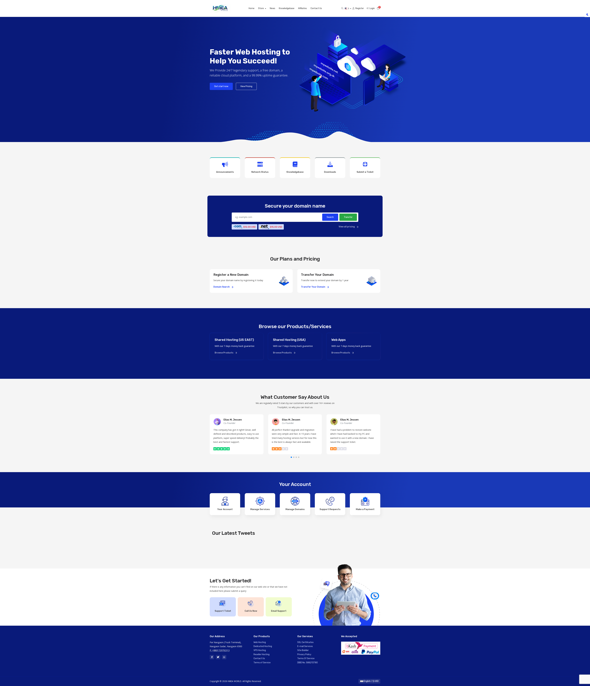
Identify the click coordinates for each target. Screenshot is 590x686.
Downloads (330, 172)
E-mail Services (305, 646)
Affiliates (302, 8)
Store (261, 8)
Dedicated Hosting (263, 646)
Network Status (260, 172)
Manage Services (260, 509)
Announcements (225, 172)
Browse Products (224, 352)
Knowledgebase (286, 8)
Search (330, 217)
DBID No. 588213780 (307, 662)
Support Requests (330, 509)
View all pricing (347, 226)
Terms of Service (262, 662)
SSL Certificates (305, 642)
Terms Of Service (306, 658)
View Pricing (246, 86)
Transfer (348, 217)
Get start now (221, 86)
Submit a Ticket (365, 172)
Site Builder (303, 650)
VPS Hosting (260, 650)
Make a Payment (365, 509)
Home (251, 8)
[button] (291, 457)
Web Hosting (260, 642)
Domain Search (221, 287)
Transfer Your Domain (313, 287)
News (272, 8)
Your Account (225, 509)
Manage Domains (295, 509)
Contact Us (316, 8)
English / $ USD (371, 681)
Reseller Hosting (261, 654)
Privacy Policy (304, 654)
